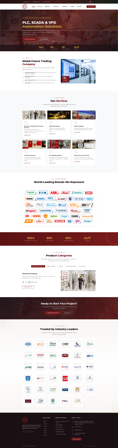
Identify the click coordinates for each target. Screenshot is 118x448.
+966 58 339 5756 (78, 426)
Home (33, 6)
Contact (79, 6)
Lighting (60, 266)
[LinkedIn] (29, 432)
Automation (82, 266)
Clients (72, 6)
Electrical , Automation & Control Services (62, 422)
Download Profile (53, 312)
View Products (28, 286)
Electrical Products (38, 266)
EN (90, 1)
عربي (93, 1)
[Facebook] (23, 432)
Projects (45, 430)
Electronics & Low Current (61, 434)
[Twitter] (26, 432)
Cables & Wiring (51, 266)
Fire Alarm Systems (60, 429)
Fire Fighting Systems (60, 431)
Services (45, 428)
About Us (39, 6)
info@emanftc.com (78, 429)
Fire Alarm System (71, 266)
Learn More (28, 39)
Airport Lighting (59, 427)
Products (56, 6)
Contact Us (40, 39)
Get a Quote (91, 6)
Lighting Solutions (59, 424)
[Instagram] (32, 432)
